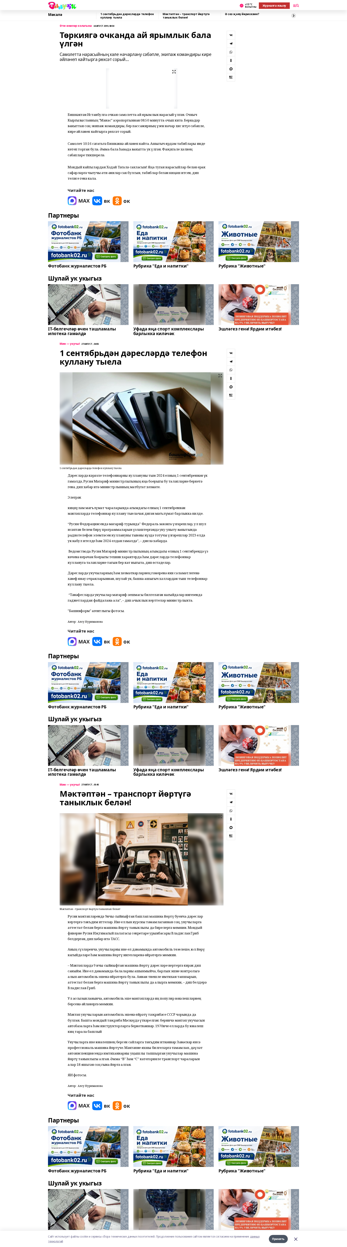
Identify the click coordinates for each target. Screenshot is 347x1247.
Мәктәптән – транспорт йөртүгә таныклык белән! (186, 15)
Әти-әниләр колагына (76, 26)
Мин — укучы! (70, 344)
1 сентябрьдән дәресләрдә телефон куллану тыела (127, 15)
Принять (278, 1239)
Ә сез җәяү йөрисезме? (242, 14)
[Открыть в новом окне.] (79, 200)
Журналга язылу (274, 5)
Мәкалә (55, 14)
